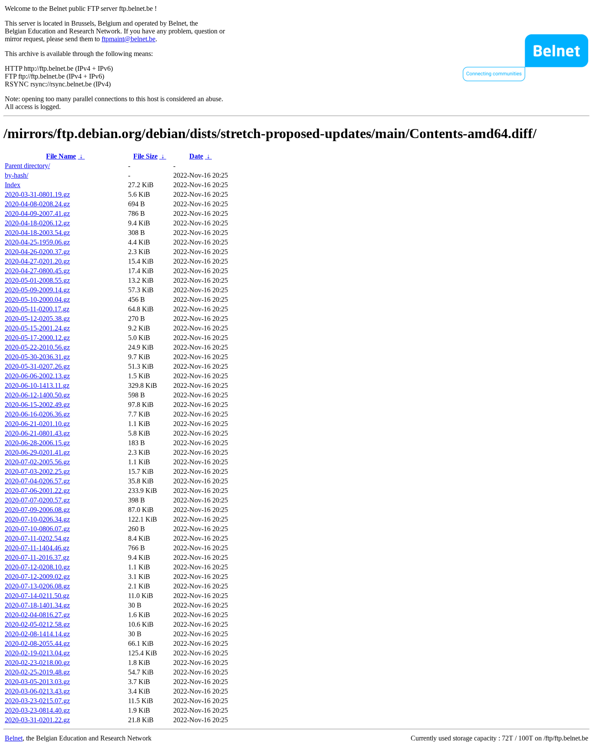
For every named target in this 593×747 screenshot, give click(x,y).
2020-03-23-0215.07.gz (37, 700)
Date (196, 156)
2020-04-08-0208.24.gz (37, 204)
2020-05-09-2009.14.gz (37, 290)
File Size (145, 156)
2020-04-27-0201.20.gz (37, 261)
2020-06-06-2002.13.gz (37, 376)
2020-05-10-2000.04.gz (37, 299)
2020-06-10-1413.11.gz (37, 385)
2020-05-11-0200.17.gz (37, 309)
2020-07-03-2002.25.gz (37, 471)
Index (12, 184)
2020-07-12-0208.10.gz (37, 567)
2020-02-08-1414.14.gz (37, 634)
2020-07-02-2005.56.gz (37, 462)
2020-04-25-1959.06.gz (37, 242)
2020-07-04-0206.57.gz (37, 481)
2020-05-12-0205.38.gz (37, 318)
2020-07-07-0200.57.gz (37, 500)
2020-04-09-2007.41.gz (37, 213)
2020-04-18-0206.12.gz (37, 223)
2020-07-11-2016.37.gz (37, 557)
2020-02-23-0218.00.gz (37, 662)
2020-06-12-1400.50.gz (37, 395)
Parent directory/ (27, 165)
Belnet (14, 738)
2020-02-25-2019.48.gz (37, 672)
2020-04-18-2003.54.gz (37, 232)
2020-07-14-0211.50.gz (37, 595)
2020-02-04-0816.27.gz (37, 614)
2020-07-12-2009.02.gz (37, 576)
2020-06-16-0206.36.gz (37, 414)
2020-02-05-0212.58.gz (37, 624)
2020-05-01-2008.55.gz (37, 280)
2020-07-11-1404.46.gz (37, 548)
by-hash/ (16, 175)
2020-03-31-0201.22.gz (37, 720)
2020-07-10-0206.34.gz (37, 519)
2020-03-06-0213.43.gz (37, 691)
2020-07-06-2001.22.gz (37, 490)
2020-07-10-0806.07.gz (37, 528)
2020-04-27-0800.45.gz (37, 270)
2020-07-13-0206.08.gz (37, 586)
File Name (61, 156)
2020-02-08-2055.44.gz (37, 643)
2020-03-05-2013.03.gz (37, 681)
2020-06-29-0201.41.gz (37, 452)
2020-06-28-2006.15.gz (37, 442)
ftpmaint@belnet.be (128, 39)
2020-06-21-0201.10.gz (37, 423)
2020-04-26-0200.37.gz (37, 251)
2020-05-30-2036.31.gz (37, 356)
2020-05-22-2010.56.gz (37, 347)
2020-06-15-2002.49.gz (37, 404)
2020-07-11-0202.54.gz (37, 538)
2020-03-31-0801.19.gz (37, 194)
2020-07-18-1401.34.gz (37, 605)
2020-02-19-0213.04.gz (37, 653)
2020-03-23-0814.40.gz (37, 710)
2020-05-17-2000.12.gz (37, 337)
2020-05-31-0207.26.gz (37, 366)
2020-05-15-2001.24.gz (37, 328)
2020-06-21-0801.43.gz (37, 433)
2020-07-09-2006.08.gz (37, 509)
